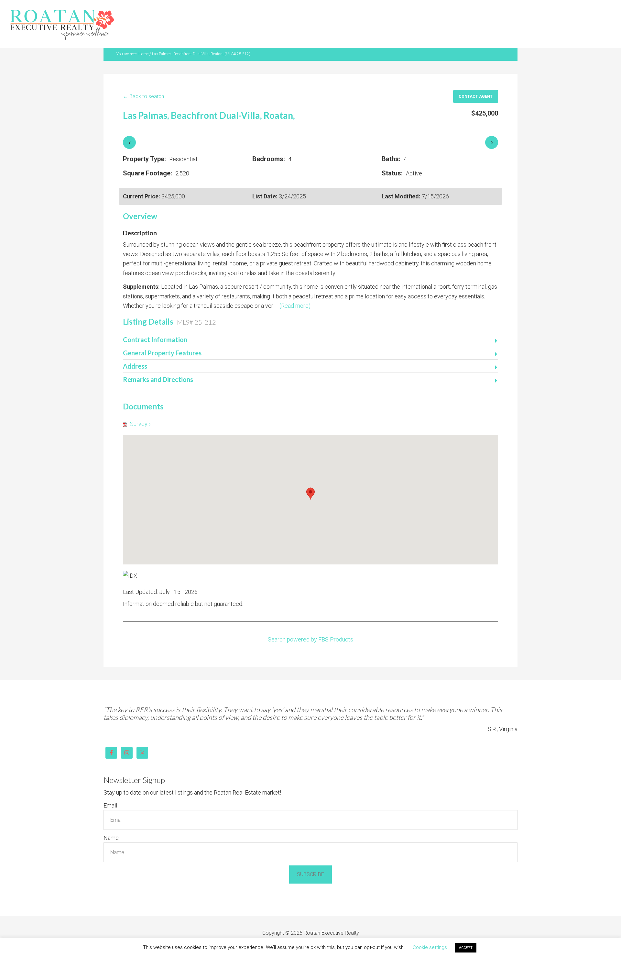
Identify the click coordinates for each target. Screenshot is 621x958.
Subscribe (310, 858)
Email (110, 789)
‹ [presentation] (129, 126)
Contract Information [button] (155, 324)
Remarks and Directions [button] (158, 363)
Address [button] (135, 350)
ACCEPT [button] (466, 948)
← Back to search (143, 80)
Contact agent (476, 80)
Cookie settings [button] (430, 947)
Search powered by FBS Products (310, 623)
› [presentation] (492, 126)
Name (111, 822)
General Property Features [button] (162, 337)
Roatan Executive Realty (62, 18)
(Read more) (294, 289)
